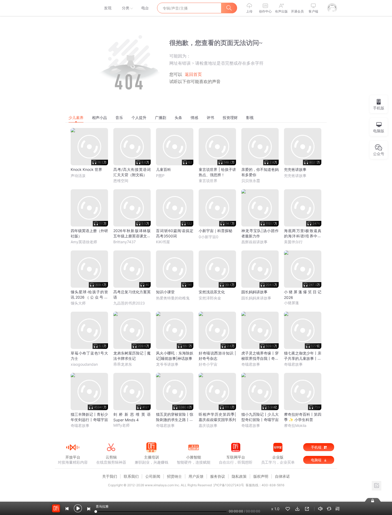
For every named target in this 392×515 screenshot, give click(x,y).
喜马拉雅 (72, 8)
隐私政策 (239, 476)
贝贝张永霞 (250, 180)
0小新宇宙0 (208, 236)
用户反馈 (196, 476)
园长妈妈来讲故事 (256, 298)
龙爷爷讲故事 (167, 364)
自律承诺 (282, 476)
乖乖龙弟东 (122, 364)
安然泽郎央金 (210, 298)
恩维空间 (120, 180)
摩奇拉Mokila (295, 425)
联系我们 (131, 476)
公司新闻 (152, 476)
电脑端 (316, 460)
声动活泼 (78, 175)
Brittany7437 (124, 242)
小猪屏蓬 (291, 302)
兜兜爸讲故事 (295, 175)
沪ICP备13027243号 (228, 485)
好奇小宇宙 (208, 364)
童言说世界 (208, 180)
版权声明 (260, 476)
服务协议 (217, 476)
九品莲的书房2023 (129, 303)
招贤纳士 (174, 476)
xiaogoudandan (84, 364)
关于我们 (109, 476)
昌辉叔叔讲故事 (254, 242)
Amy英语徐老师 (84, 242)
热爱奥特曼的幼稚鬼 (173, 298)
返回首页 (193, 74)
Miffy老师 (121, 425)
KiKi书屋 (163, 242)
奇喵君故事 (250, 364)
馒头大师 (78, 303)
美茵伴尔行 (293, 242)
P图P (160, 175)
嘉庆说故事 (208, 425)
